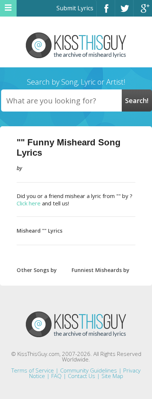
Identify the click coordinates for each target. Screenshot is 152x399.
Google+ (143, 11)
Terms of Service (32, 370)
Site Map (112, 375)
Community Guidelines (88, 370)
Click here (29, 203)
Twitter (124, 11)
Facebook (106, 11)
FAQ (56, 375)
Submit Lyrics (74, 8)
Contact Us (81, 375)
